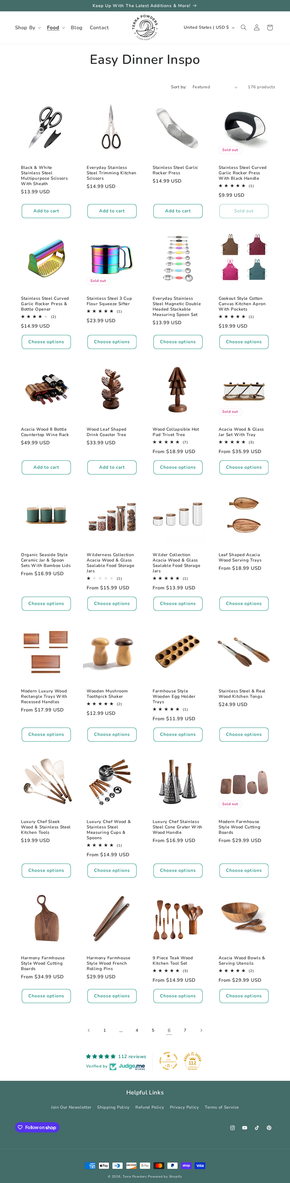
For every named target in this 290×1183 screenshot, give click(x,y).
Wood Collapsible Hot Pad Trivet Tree (176, 432)
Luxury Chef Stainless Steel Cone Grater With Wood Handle (177, 827)
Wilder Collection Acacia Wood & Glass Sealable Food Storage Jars (177, 562)
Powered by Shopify (165, 1176)
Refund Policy (149, 1107)
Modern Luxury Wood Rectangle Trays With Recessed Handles (44, 696)
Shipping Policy (113, 1107)
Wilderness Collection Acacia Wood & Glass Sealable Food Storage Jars (111, 562)
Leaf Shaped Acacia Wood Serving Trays (240, 557)
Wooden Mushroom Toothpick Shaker (107, 693)
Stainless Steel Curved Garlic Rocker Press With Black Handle (243, 173)
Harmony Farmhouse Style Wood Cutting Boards (43, 963)
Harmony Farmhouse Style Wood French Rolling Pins (109, 963)
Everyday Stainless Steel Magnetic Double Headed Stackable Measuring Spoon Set (177, 306)
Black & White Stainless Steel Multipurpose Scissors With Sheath (44, 176)
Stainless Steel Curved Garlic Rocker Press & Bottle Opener (45, 304)
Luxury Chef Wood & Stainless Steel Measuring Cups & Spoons (109, 830)
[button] (27, 27)
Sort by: (178, 87)
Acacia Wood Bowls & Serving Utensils (242, 960)
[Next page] (201, 1030)
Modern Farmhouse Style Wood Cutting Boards (239, 827)
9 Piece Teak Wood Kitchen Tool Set (173, 960)
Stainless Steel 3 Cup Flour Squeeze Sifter (109, 301)
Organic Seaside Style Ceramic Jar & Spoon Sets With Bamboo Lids (46, 560)
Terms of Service (222, 1107)
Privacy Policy (184, 1107)
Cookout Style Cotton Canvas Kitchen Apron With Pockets (242, 304)
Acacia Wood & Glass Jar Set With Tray (241, 432)
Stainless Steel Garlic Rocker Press (175, 170)
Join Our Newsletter (71, 1107)
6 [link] (169, 1030)
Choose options (46, 342)
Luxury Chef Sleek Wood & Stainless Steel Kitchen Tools (46, 827)
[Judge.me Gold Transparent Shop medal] (168, 1061)
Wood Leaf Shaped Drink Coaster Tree (107, 432)
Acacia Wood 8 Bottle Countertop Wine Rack (45, 432)
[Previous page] (88, 1030)
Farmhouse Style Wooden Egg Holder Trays (174, 696)
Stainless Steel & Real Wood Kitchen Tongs (242, 693)
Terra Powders (135, 1176)
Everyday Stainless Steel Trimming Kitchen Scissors (112, 173)
